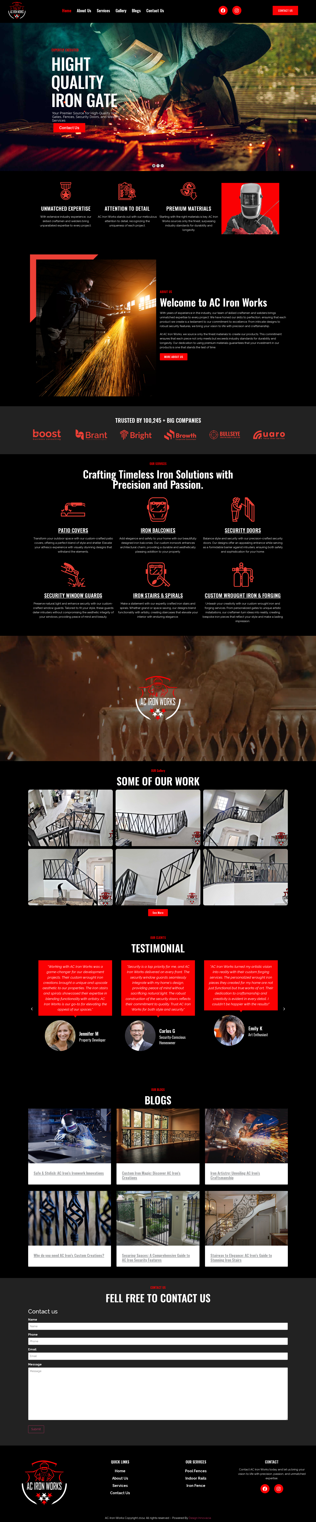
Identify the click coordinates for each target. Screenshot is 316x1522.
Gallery (121, 10)
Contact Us (155, 10)
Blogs (136, 10)
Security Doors (243, 530)
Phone (33, 1334)
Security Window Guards (73, 595)
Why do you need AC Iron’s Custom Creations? (69, 1255)
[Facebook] (223, 10)
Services (103, 10)
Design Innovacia (200, 1518)
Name (32, 1319)
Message (35, 1364)
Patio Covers (73, 530)
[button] (32, 1009)
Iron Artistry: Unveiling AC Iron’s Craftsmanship (235, 1175)
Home (66, 10)
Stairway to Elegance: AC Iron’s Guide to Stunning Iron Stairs (241, 1257)
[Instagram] (236, 10)
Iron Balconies (158, 530)
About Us (84, 10)
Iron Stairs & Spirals (158, 595)
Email (32, 1349)
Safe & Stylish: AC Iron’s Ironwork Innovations (69, 1173)
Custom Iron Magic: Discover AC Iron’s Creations (151, 1175)
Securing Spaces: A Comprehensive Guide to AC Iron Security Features (156, 1257)
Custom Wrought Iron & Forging (243, 595)
